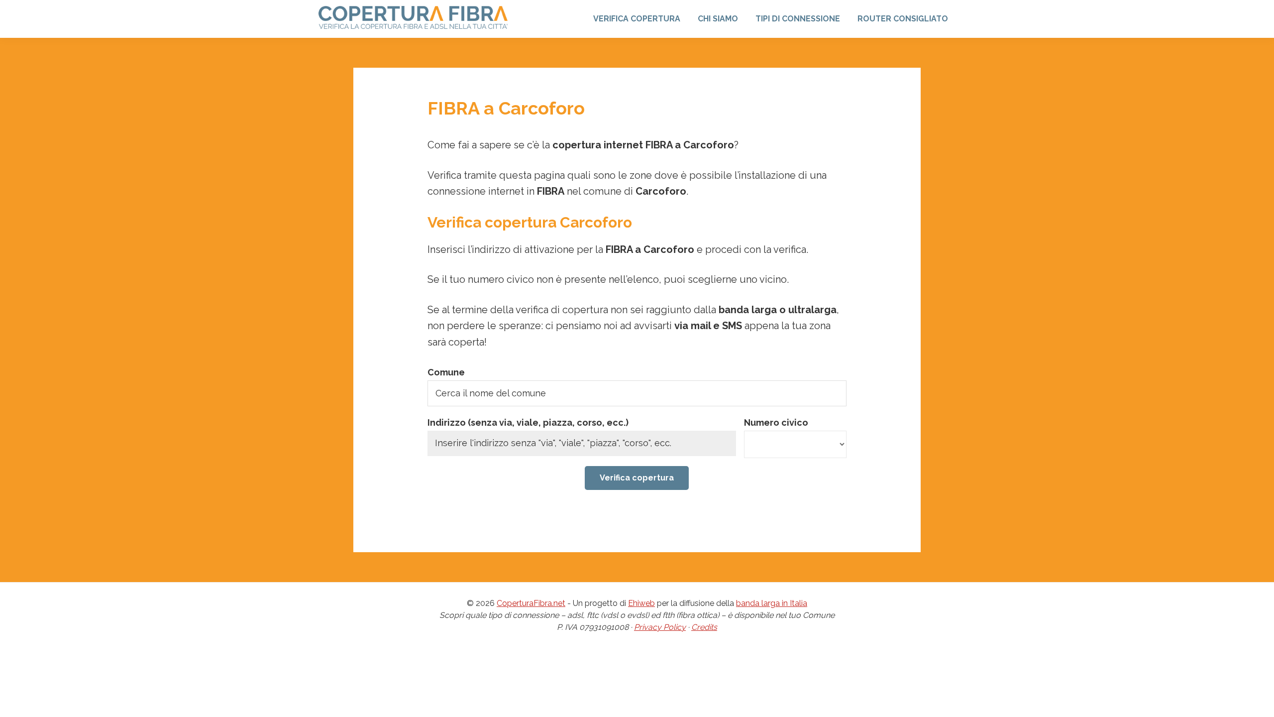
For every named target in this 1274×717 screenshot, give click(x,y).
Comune (446, 372)
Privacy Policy (660, 627)
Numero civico (776, 422)
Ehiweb (641, 603)
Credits (704, 627)
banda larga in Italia (771, 603)
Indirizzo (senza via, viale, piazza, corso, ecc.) (528, 422)
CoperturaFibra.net (531, 603)
